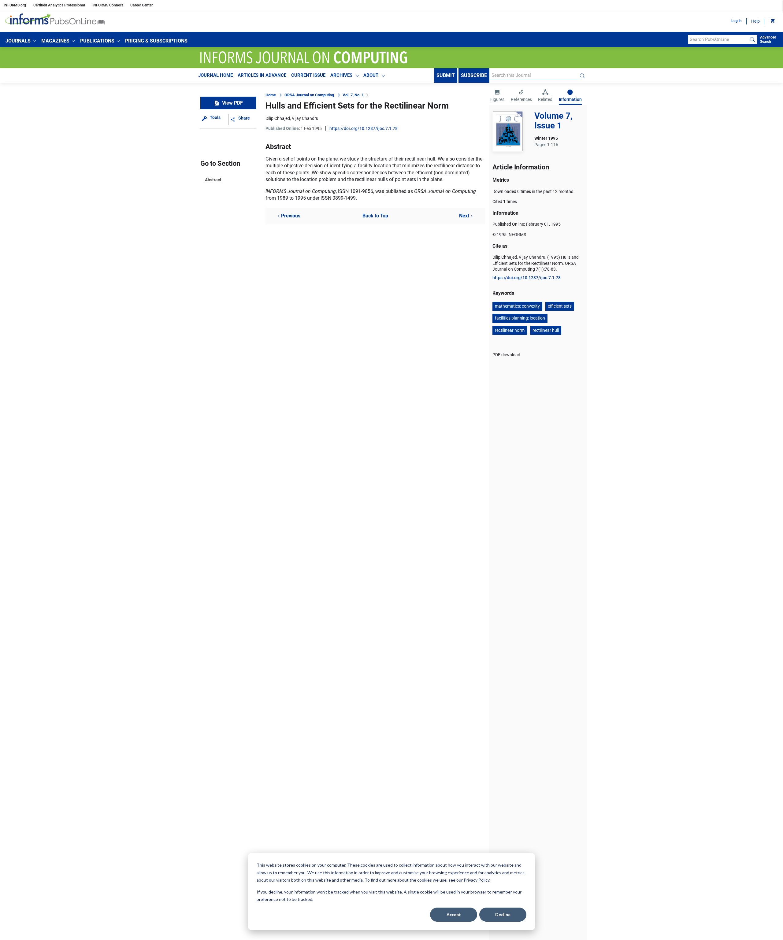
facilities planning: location (520, 318)
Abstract (213, 179)
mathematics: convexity (517, 306)
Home (270, 95)
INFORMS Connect (107, 5)
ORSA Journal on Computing (309, 95)
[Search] (752, 39)
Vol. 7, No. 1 (353, 95)
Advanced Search (768, 39)
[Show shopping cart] (772, 21)
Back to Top (375, 216)
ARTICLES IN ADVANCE (262, 75)
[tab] (497, 96)
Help (755, 21)
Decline (502, 914)
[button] (21, 41)
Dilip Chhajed (277, 118)
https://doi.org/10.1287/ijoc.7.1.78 (363, 128)
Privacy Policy (476, 880)
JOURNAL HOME (215, 75)
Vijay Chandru (305, 118)
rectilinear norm (510, 330)
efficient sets (560, 306)
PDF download (506, 354)
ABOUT (370, 75)
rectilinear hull (546, 330)
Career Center (141, 5)
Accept (454, 914)
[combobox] (718, 39)
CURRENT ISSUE (308, 75)
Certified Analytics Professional (59, 5)
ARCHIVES (341, 75)
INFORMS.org (15, 5)
